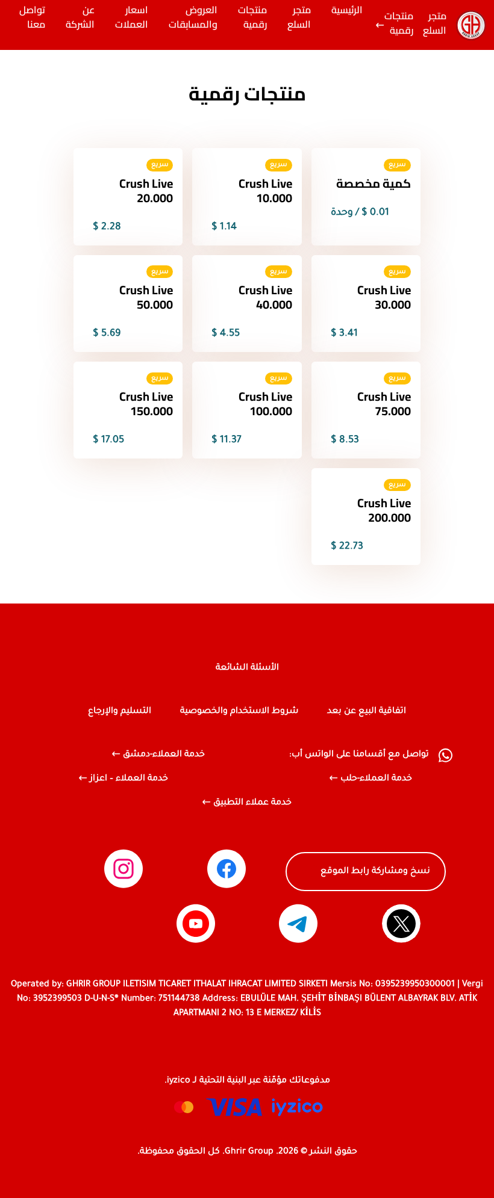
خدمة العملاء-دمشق (164, 755)
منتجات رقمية (398, 23)
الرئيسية (347, 10)
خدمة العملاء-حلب (376, 779)
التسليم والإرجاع (119, 712)
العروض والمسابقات (193, 17)
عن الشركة (80, 17)
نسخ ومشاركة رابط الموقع (375, 872)
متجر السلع (434, 23)
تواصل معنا (32, 17)
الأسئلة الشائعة (247, 668)
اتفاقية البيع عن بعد (366, 712)
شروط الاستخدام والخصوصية (239, 712)
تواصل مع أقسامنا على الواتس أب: (359, 755)
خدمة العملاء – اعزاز (129, 779)
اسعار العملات (131, 17)
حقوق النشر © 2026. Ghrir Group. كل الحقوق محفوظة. (247, 1152)
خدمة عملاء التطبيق (252, 803)
